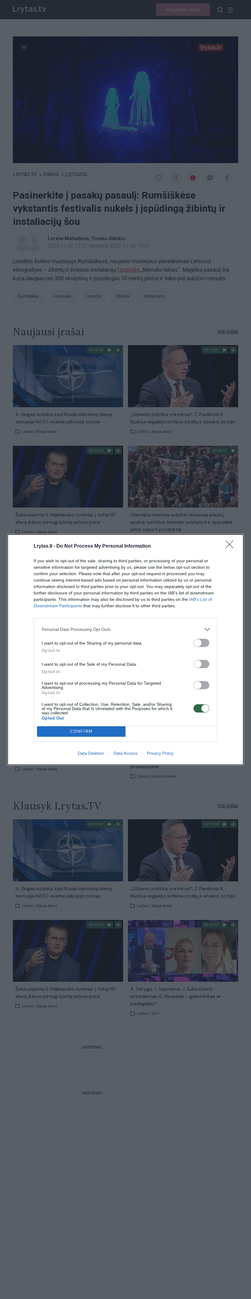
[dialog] (125, 649)
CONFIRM (81, 731)
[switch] (201, 643)
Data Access (125, 753)
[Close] (231, 546)
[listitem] (125, 629)
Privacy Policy (160, 753)
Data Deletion (91, 753)
